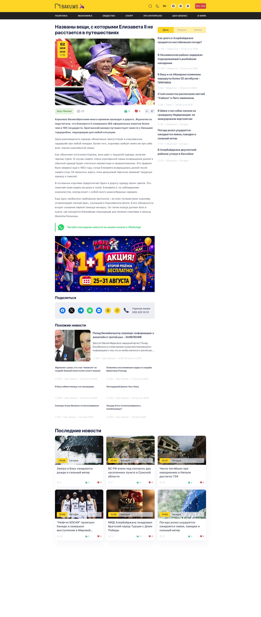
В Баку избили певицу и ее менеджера (74, 386)
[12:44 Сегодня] (130, 450)
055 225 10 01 (140, 312)
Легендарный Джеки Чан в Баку (122, 386)
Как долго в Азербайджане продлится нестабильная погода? (180, 40)
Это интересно (152, 16)
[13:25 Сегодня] (79, 450)
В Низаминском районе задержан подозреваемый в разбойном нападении (180, 59)
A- (147, 111)
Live (203, 6)
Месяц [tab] (198, 29)
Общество (109, 16)
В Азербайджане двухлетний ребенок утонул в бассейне (177, 151)
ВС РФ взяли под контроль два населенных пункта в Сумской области (129, 472)
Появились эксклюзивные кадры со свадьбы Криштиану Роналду (129, 369)
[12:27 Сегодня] (182, 450)
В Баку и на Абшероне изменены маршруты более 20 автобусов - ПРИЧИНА (179, 78)
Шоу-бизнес (179, 16)
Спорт (129, 16)
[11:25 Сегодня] (130, 503)
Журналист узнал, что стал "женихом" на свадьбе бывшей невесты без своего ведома (77, 369)
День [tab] (166, 29)
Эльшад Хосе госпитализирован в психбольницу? (123, 407)
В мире (202, 16)
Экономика (85, 16)
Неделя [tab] (181, 29)
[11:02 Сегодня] (182, 503)
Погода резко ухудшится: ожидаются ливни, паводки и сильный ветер (177, 134)
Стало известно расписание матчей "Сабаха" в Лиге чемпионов (181, 96)
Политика (61, 16)
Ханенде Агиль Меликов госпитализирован (77, 405)
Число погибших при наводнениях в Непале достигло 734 (175, 472)
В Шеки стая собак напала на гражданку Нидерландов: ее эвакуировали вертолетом (177, 114)
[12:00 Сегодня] (79, 503)
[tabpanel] (182, 99)
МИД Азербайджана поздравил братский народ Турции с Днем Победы (130, 526)
